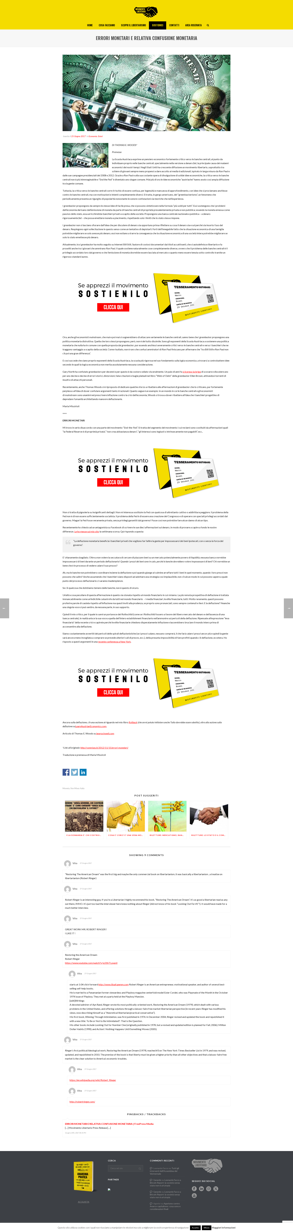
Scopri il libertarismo (133, 25)
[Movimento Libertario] (146, 10)
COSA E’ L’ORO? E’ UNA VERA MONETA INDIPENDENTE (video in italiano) (126, 835)
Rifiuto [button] (207, 1227)
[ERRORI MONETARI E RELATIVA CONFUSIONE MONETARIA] (146, 93)
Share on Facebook (66, 772)
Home (90, 25)
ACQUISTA (83, 1202)
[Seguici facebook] (194, 1189)
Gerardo (157, 1180)
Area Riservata (193, 25)
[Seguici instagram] (208, 1189)
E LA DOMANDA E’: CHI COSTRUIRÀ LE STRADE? (85, 835)
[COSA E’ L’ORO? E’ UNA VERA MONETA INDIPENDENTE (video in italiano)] (126, 816)
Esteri (100, 136)
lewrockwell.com (105, 733)
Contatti (174, 25)
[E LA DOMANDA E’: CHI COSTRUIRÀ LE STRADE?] (84, 816)
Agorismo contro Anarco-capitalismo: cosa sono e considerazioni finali (165, 1206)
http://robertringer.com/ (82, 1101)
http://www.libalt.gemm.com (113, 984)
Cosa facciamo (107, 25)
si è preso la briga (192, 371)
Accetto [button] (195, 1227)
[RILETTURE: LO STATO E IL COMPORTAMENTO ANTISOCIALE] (209, 816)
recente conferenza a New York (114, 641)
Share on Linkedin (83, 772)
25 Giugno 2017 (78, 136)
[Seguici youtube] (194, 1195)
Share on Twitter (74, 772)
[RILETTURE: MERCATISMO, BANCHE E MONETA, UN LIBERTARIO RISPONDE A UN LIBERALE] (167, 816)
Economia (93, 136)
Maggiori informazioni (223, 1227)
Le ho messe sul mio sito (86, 531)
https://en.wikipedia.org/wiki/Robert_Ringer (93, 1080)
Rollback (133, 722)
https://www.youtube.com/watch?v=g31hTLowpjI (91, 962)
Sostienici (157, 25)
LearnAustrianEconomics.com (90, 726)
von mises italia (77, 788)
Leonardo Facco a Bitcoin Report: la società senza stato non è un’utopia (165, 1183)
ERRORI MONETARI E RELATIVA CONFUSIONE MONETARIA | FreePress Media (109, 1123)
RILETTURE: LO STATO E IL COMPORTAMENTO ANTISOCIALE (209, 835)
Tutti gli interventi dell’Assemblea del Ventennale (164, 1171)
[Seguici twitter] (215, 1189)
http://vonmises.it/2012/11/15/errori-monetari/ (104, 747)
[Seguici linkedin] (201, 1189)
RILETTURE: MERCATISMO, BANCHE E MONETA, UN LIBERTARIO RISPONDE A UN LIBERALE (168, 835)
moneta (66, 788)
